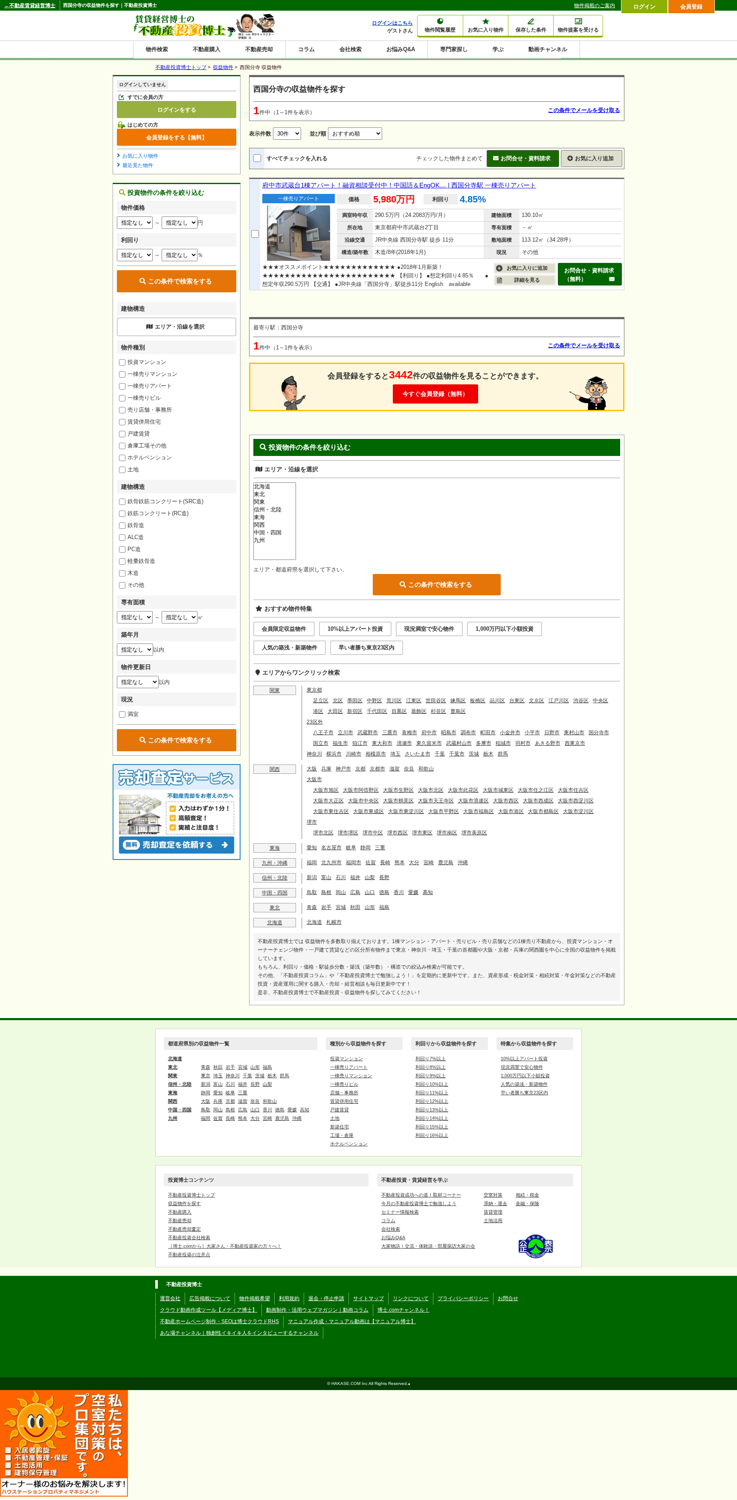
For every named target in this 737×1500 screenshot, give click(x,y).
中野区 (374, 701)
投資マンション (147, 362)
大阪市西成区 (538, 801)
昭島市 (448, 733)
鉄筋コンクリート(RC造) (158, 513)
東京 (205, 1075)
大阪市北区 (431, 790)
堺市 (312, 822)
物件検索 (157, 49)
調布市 (468, 733)
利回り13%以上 (431, 1109)
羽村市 (523, 743)
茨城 (474, 754)
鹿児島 (445, 862)
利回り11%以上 (431, 1092)
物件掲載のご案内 (594, 6)
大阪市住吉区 (573, 790)
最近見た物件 (137, 165)
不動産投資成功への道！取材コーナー (421, 1194)
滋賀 (394, 769)
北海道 (274, 923)
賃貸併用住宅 (144, 421)
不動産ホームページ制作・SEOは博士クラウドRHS (219, 1321)
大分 (414, 862)
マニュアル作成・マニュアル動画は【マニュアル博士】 (352, 1321)
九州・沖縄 (274, 863)
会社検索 (350, 49)
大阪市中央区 (363, 801)
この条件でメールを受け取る (584, 110)
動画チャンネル (547, 49)
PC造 (134, 549)
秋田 (355, 907)
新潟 (312, 877)
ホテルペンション (150, 457)
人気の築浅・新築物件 (289, 647)
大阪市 (314, 779)
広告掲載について (209, 1298)
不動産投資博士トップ (191, 1194)
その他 (136, 585)
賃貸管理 (493, 1211)
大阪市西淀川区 (576, 801)
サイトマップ (368, 1298)
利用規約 (289, 1298)
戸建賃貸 (139, 433)
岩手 (326, 907)
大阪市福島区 (478, 811)
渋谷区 (581, 701)
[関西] (275, 525)
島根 (326, 892)
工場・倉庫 (342, 1135)
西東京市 (575, 743)
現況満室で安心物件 (429, 629)
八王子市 (323, 733)
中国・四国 (274, 893)
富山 (326, 877)
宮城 (341, 907)
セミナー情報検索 (400, 1211)
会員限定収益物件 (284, 629)
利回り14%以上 (431, 1118)
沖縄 (463, 862)
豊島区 (458, 711)
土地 (133, 469)
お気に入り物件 (140, 156)
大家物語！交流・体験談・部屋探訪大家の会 (428, 1246)
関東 (275, 690)
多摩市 (483, 743)
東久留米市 (429, 743)
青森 (312, 907)
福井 (355, 877)
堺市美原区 (474, 833)
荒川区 (394, 701)
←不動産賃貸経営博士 (29, 6)
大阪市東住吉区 (331, 811)
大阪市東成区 (368, 811)
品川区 (497, 701)
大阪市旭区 (326, 790)
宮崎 (429, 862)
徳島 (384, 892)
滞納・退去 (495, 1203)
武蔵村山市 (459, 743)
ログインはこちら (392, 23)
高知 (428, 892)
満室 (133, 714)
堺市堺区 (348, 833)
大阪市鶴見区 (398, 801)
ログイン (644, 6)
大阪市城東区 (498, 790)
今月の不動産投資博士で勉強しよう (418, 1203)
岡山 (341, 892)
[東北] (275, 494)
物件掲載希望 (254, 1298)
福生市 (340, 743)
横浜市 (334, 754)
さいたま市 (417, 754)
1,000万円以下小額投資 (505, 629)
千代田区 (377, 711)
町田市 (488, 733)
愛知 (312, 848)
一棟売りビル (144, 398)
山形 (370, 907)
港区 (318, 711)
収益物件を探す (184, 1203)
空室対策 (493, 1194)
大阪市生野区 (398, 790)
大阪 (312, 769)
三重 (380, 848)
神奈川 (314, 754)
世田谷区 (436, 701)
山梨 (370, 877)
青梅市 (409, 733)
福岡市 (353, 862)
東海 (275, 848)
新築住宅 (339, 1126)
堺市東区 (422, 833)
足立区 (320, 701)
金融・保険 (527, 1203)
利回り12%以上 (431, 1101)
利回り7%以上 (430, 1058)
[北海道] (275, 486)
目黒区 (399, 711)
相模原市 (376, 754)
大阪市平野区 (443, 811)
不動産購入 (207, 49)
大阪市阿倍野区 (361, 790)
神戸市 (343, 769)
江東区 (413, 701)
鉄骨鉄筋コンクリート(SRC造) (165, 501)
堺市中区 (373, 833)
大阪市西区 (506, 801)
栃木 (488, 754)
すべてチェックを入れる (297, 158)
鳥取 (312, 892)
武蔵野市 (367, 733)
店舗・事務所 (344, 1092)
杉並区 (438, 711)
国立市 (320, 743)
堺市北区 (323, 833)
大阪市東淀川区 (406, 811)
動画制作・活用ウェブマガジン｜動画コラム (317, 1310)
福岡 (312, 862)
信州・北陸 (274, 878)
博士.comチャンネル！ (403, 1310)
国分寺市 (599, 733)
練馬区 (458, 701)
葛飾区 (419, 711)
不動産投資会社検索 (189, 1237)
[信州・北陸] (275, 509)
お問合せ (508, 1298)
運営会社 (170, 1298)
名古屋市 (331, 848)
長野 (384, 877)
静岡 (365, 848)
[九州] (275, 540)
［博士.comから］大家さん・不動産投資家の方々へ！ (224, 1246)
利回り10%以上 (431, 1084)
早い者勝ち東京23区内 (367, 647)
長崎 (385, 862)
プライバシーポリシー (463, 1298)
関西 (275, 769)
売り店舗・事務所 (150, 410)
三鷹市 (390, 733)
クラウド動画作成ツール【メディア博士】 (208, 1310)
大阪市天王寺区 (436, 801)
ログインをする (176, 109)
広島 (355, 892)
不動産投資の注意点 (189, 1254)
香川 (399, 892)
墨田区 (355, 701)
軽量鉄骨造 (141, 561)
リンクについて (411, 1298)
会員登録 (691, 6)
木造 (133, 573)
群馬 (503, 754)
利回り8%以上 (430, 1067)
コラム (306, 49)
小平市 (532, 733)
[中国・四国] (275, 533)
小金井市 (510, 733)
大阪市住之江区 (536, 790)
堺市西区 (397, 833)
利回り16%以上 (431, 1135)
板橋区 (477, 701)
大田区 (335, 711)
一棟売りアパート (150, 386)
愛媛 (413, 892)
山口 (370, 892)
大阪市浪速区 (473, 801)
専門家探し (454, 49)
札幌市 (334, 922)
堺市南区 (447, 833)
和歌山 (426, 769)
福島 (384, 907)
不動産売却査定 (184, 1229)
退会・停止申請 (326, 1298)
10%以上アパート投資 (355, 629)
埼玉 (395, 754)
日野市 (552, 733)
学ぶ (498, 49)
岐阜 (351, 848)
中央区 (600, 701)
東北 (275, 908)
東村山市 (574, 733)
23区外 (315, 722)
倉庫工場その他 (147, 445)
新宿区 (355, 711)
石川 (341, 877)
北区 (338, 701)
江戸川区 (558, 701)
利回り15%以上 (431, 1126)
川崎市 (353, 754)
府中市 (429, 733)
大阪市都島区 (543, 811)
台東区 (517, 701)
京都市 (377, 769)
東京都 (314, 690)
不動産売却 (259, 49)
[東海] (275, 517)
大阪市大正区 (328, 801)
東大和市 (382, 743)
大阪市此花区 (463, 790)
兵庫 (326, 769)
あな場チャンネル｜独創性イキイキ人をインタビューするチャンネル (239, 1333)
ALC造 (136, 537)
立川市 (345, 733)
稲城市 (503, 743)
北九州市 (331, 862)
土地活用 (493, 1220)
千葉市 (456, 754)
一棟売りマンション (152, 374)
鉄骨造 (136, 525)
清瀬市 (404, 743)
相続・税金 (527, 1194)
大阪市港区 (511, 811)
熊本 (400, 862)
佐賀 (371, 862)
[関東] (275, 502)
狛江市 (360, 743)
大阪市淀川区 (578, 811)
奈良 (409, 769)
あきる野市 (547, 743)
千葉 (440, 754)
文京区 (536, 701)
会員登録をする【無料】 (176, 137)
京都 (360, 769)
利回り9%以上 (430, 1075)
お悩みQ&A (400, 49)
